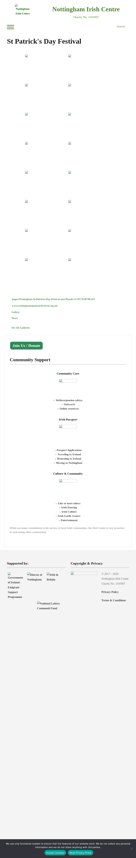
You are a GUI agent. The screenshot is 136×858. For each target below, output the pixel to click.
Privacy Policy (110, 591)
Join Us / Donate (26, 345)
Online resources (69, 408)
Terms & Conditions (113, 600)
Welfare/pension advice (69, 400)
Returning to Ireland (69, 458)
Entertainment (69, 520)
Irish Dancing (69, 507)
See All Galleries (21, 327)
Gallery (16, 312)
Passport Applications (69, 450)
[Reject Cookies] (131, 848)
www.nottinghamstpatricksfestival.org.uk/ (35, 305)
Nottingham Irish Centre (86, 9)
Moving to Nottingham (69, 462)
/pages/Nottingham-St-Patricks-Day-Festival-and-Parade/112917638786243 (53, 299)
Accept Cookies (55, 852)
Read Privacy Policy (81, 852)
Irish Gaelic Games (69, 515)
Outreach (69, 404)
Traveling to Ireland (69, 454)
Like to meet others (69, 503)
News (15, 318)
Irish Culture (69, 511)
